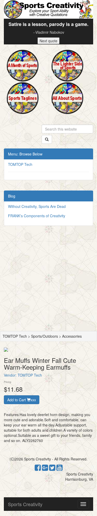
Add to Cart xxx (21, 399)
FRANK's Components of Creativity (36, 215)
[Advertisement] (48, 279)
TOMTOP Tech (20, 164)
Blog (11, 196)
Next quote (48, 40)
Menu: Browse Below (25, 154)
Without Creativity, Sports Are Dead (37, 206)
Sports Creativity (25, 504)
